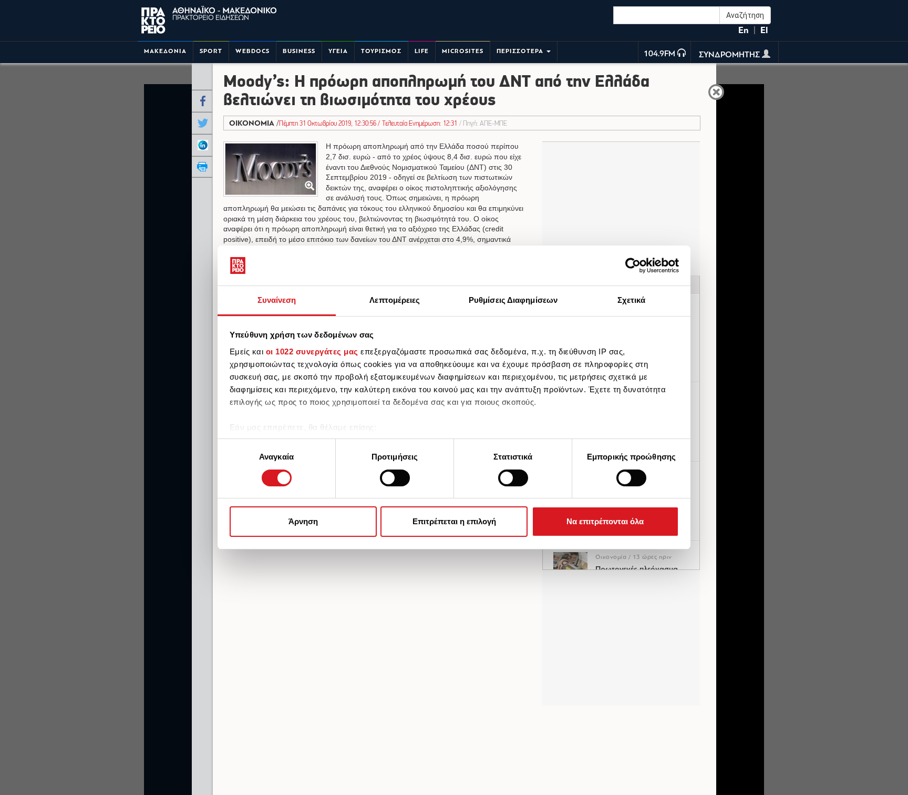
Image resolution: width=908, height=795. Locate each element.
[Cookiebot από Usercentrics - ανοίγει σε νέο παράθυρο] (633, 265)
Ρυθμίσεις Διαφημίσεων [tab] (513, 300)
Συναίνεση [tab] (276, 300)
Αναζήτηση (745, 15)
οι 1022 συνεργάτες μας (312, 351)
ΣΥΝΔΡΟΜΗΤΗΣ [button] (730, 55)
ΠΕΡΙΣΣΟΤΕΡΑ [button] (521, 51)
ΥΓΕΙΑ (338, 51)
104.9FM (659, 54)
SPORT (211, 51)
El (764, 30)
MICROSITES (462, 51)
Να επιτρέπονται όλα (605, 521)
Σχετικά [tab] (631, 300)
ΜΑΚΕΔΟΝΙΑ (165, 51)
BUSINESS (299, 51)
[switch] (395, 478)
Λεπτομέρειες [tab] (394, 300)
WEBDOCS (252, 51)
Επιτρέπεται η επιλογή (454, 521)
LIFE (422, 51)
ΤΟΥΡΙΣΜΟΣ (381, 51)
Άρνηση (303, 521)
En (743, 30)
